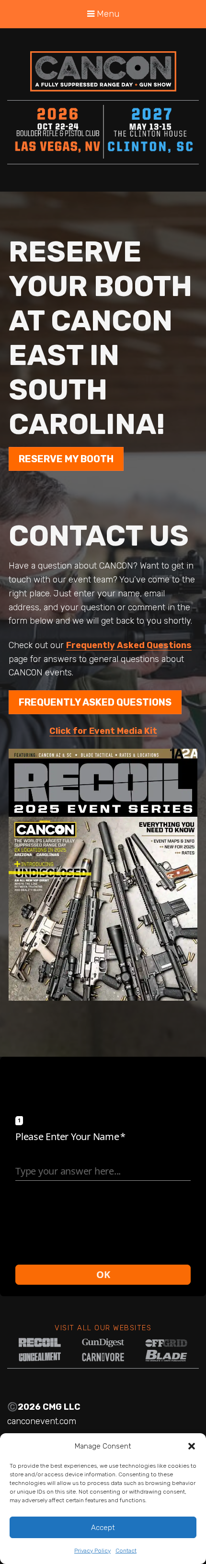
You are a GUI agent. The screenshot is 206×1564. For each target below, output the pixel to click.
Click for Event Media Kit (103, 731)
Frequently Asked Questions (129, 645)
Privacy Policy (92, 1550)
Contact (126, 1550)
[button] (191, 1446)
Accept (103, 1527)
